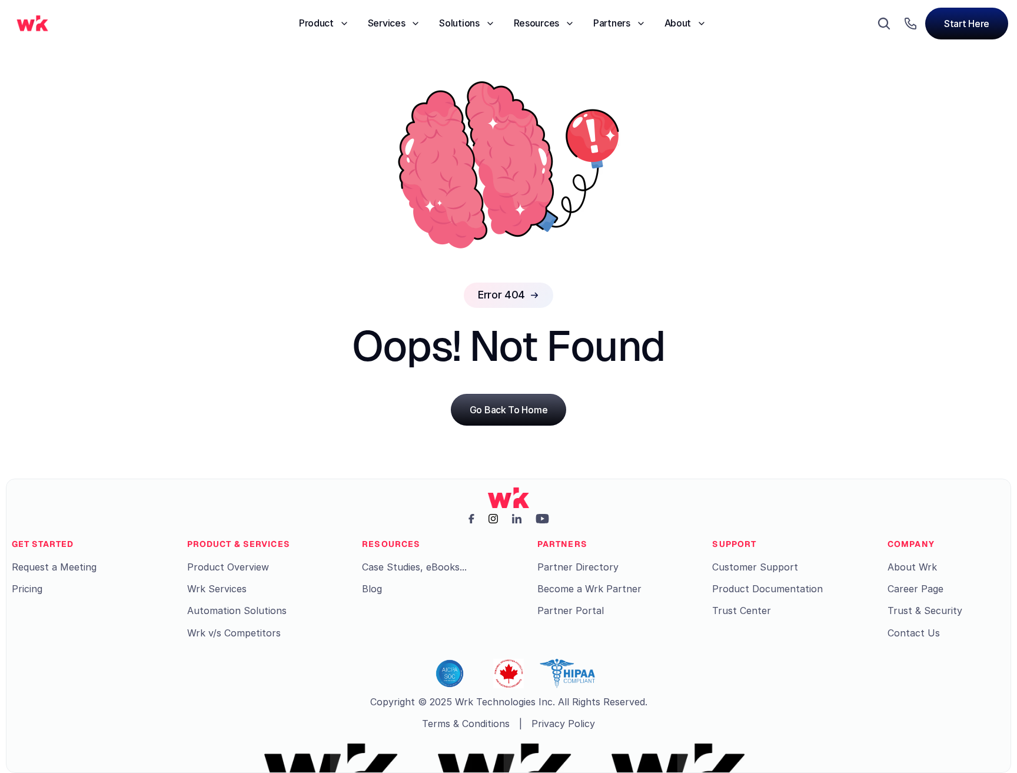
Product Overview (228, 567)
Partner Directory (578, 567)
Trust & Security (925, 610)
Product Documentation (767, 589)
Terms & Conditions (466, 723)
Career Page (915, 589)
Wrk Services (217, 589)
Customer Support (755, 567)
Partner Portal (570, 610)
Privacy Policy (563, 723)
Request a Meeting (54, 567)
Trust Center (741, 610)
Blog (372, 589)
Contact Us (914, 633)
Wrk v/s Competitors (234, 633)
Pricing (27, 589)
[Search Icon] (884, 23)
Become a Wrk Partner (589, 589)
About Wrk (912, 567)
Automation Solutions (237, 610)
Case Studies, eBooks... (414, 567)
